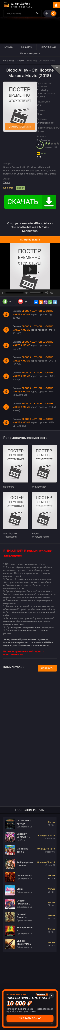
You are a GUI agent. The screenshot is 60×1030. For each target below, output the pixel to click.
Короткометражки (30, 53)
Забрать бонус (30, 1018)
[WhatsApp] (50, 302)
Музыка (8, 46)
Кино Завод (8, 60)
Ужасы (20, 60)
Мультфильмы (48, 46)
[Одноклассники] (41, 302)
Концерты (26, 46)
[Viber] (46, 302)
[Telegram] (55, 302)
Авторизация (56, 5)
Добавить (47, 668)
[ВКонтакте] (36, 302)
